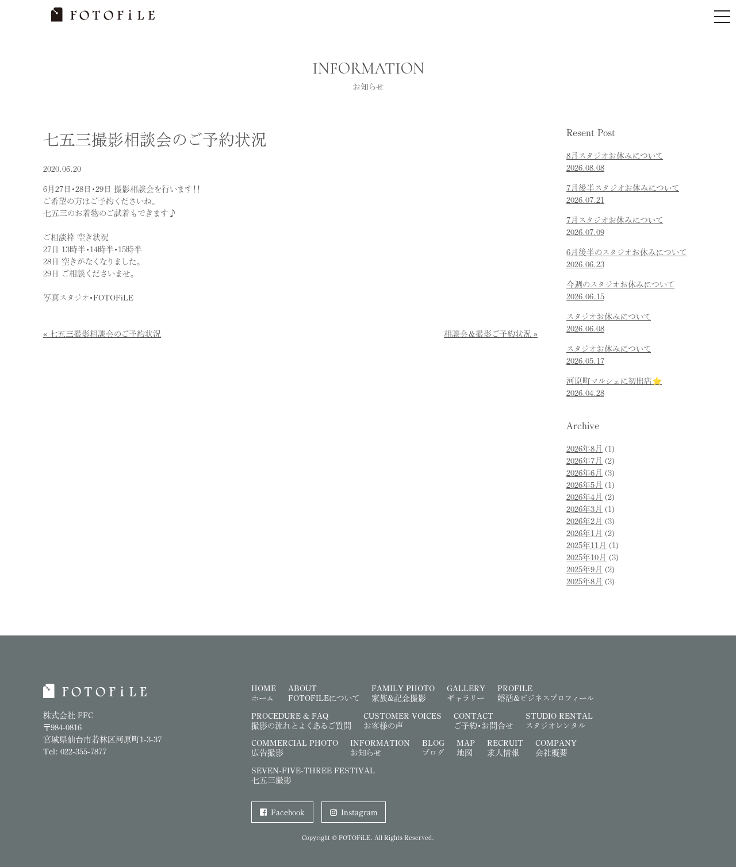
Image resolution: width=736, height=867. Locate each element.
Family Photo (403, 693)
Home (263, 693)
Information (380, 747)
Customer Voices (402, 720)
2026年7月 (584, 460)
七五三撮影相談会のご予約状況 (105, 333)
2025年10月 (586, 557)
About (323, 693)
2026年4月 (584, 496)
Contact (483, 720)
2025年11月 (586, 545)
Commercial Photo (294, 747)
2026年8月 (584, 448)
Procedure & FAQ (301, 720)
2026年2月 (584, 520)
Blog (433, 747)
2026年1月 (584, 532)
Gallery (466, 693)
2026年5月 (584, 484)
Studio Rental (559, 720)
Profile (545, 693)
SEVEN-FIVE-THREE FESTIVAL (313, 775)
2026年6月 (584, 472)
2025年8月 (584, 581)
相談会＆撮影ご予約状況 (487, 333)
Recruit (505, 747)
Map (466, 747)
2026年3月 (584, 508)
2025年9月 (584, 569)
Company (556, 747)
